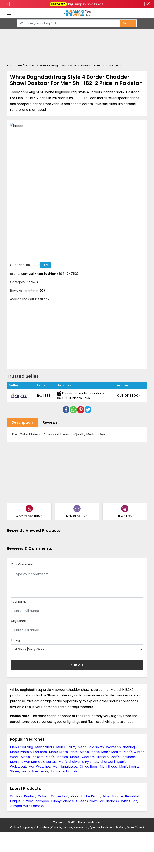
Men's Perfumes (123, 757)
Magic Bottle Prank (85, 796)
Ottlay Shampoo (36, 801)
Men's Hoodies (57, 757)
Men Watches (39, 766)
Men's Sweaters (82, 757)
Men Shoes (108, 766)
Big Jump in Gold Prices (78, 4)
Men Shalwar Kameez (27, 761)
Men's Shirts (44, 747)
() (42, 290)
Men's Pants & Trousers (28, 752)
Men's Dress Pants (63, 752)
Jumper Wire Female (26, 806)
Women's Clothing (120, 747)
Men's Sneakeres (35, 771)
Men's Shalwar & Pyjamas (78, 761)
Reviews (50, 422)
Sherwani (107, 761)
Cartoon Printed (22, 796)
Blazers (102, 757)
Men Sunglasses (65, 766)
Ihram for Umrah (63, 771)
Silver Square (112, 796)
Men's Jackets (32, 757)
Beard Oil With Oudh (121, 801)
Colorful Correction (53, 796)
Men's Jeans (89, 752)
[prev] (7, 4)
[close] (148, 4)
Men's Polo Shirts (91, 747)
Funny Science (62, 801)
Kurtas (51, 761)
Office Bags (89, 766)
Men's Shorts (111, 752)
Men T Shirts (65, 747)
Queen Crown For (90, 801)
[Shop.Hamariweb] (77, 13)
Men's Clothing (21, 747)
